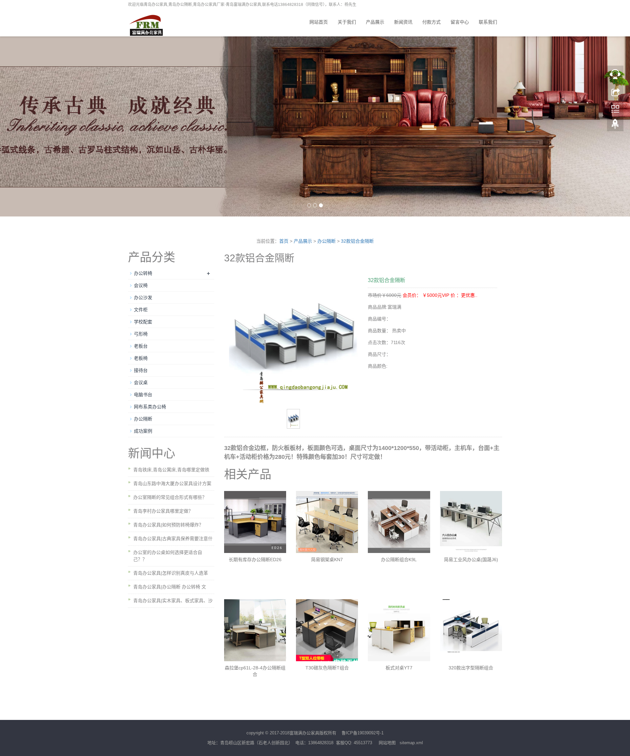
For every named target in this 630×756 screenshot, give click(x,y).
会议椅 (141, 285)
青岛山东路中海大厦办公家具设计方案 (172, 483)
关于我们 (347, 22)
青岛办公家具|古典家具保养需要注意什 (173, 538)
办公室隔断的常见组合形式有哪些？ (170, 497)
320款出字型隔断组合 (471, 667)
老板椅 (141, 358)
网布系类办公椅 (150, 406)
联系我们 (488, 22)
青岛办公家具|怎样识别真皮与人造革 (170, 573)
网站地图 (387, 742)
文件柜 (141, 309)
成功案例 (143, 431)
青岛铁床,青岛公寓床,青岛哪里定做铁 (171, 469)
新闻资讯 (403, 22)
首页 (283, 241)
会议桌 (141, 382)
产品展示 (375, 22)
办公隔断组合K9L (399, 559)
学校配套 (143, 321)
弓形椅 (141, 334)
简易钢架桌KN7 (327, 559)
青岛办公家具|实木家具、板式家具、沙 (173, 600)
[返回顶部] (615, 125)
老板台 (141, 346)
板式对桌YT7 (399, 667)
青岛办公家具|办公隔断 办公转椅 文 (169, 586)
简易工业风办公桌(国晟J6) (471, 559)
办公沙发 (143, 297)
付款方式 (431, 22)
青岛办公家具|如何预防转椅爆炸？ (168, 524)
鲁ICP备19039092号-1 (363, 732)
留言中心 (460, 22)
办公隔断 (326, 241)
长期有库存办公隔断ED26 (255, 559)
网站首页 (318, 22)
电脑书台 (143, 394)
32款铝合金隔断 (357, 241)
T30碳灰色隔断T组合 (327, 667)
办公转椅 (143, 273)
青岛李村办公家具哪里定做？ (163, 511)
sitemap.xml (411, 742)
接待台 (141, 370)
